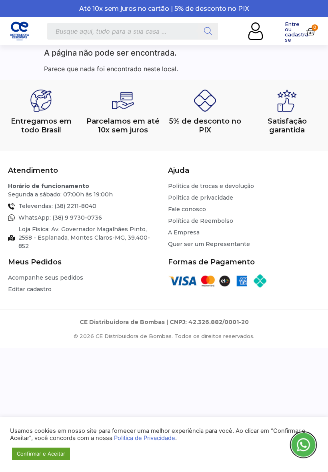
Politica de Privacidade (144, 438)
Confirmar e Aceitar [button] (41, 453)
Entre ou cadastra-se (297, 32)
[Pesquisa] (208, 31)
